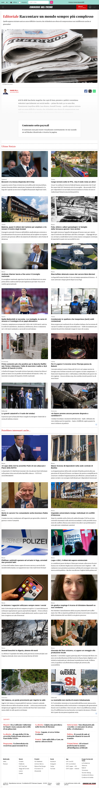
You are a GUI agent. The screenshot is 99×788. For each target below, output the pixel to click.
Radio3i (84, 768)
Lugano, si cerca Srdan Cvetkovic (47, 733)
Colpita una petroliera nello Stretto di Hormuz (48, 726)
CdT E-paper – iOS (71, 766)
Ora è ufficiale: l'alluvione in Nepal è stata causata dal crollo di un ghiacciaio (17, 727)
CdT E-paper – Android (72, 768)
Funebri (21, 773)
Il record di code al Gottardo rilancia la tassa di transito (78, 736)
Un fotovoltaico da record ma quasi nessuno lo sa (15, 745)
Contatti (21, 761)
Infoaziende (38, 771)
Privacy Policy (50, 784)
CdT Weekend (38, 761)
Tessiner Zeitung (86, 772)
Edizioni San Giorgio (40, 766)
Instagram (53, 764)
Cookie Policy (58, 784)
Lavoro (21, 771)
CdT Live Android (71, 764)
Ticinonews (85, 770)
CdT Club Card (23, 766)
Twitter (52, 766)
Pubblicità (21, 764)
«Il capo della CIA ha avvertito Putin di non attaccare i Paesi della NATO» (16, 736)
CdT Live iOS (69, 761)
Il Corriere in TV (39, 768)
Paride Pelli (14, 90)
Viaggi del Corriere (24, 768)
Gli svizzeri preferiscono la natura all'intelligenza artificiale (77, 746)
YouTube (52, 768)
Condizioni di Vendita (87, 777)
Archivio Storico (39, 764)
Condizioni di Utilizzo (87, 775)
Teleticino (84, 765)
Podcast (5, 764)
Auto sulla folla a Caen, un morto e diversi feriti (49, 740)
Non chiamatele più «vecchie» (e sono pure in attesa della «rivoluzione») (80, 727)
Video (4, 761)
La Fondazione (86, 763)
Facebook (53, 761)
